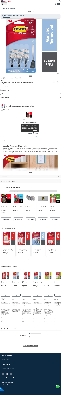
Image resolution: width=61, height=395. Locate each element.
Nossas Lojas (30, 11)
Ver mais (30, 172)
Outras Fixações (27, 191)
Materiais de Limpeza (51, 191)
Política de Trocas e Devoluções (9, 380)
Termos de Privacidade (7, 382)
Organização (16, 191)
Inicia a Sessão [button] (55, 0)
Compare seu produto (30, 268)
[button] (34, 4)
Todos (6, 191)
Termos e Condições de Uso (8, 377)
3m (2, 78)
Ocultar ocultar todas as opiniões (30, 345)
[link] (6, 207)
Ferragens (38, 191)
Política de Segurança (7, 384)
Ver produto (6, 219)
